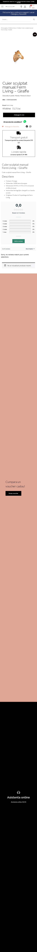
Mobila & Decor (12, 28)
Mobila (19, 28)
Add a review (18, 241)
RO (33, 8)
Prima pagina (4, 28)
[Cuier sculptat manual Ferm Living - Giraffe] (18, 56)
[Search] (34, 19)
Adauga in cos (19, 115)
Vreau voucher (13, 493)
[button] (27, 126)
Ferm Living (10, 105)
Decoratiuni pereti (8, 96)
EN (33, 5)
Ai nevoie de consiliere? (12, 122)
